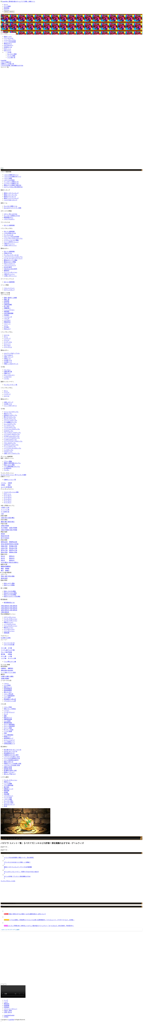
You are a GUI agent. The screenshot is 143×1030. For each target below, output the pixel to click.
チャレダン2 (7, 500)
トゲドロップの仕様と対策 (12, 765)
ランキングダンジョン (10, 620)
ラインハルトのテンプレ (11, 411)
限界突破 (6, 790)
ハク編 (10, 656)
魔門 (2, 570)
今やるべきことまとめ (10, 751)
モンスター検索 (12, 54)
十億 (2, 513)
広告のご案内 (8, 1010)
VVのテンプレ (8, 451)
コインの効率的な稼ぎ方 (11, 760)
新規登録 (6, 8)
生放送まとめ (8, 47)
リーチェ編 (4, 650)
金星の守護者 (13, 527)
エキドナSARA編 (9, 644)
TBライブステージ (9, 263)
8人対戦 (3, 637)
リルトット (7, 323)
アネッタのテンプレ (10, 443)
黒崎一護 (6, 299)
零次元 (3, 556)
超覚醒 (6, 792)
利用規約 (6, 1007)
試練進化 (3, 668)
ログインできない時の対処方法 (13, 187)
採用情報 (6, 1005)
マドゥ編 (3, 648)
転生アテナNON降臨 (10, 594)
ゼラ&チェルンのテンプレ (12, 436)
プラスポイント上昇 (10, 701)
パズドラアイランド (10, 265)
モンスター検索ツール (10, 206)
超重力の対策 (8, 767)
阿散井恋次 (7, 322)
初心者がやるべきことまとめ (12, 749)
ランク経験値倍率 (9, 695)
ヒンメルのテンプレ (10, 424)
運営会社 (6, 1003)
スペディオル (8, 342)
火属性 (3, 676)
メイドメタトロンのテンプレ (12, 448)
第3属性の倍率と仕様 (10, 770)
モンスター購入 (8, 801)
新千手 (3, 538)
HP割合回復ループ (9, 743)
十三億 (7, 507)
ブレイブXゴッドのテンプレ (12, 432)
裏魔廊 (7, 568)
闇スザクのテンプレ (10, 417)
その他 (9, 52)
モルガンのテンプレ (10, 418)
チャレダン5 (7, 495)
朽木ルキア (7, 329)
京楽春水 (6, 315)
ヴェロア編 (11, 650)
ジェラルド (7, 320)
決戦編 (10, 654)
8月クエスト (7, 50)
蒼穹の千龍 (4, 550)
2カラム (6, 11)
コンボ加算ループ (9, 741)
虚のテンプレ (8, 413)
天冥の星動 (11, 576)
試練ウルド (7, 373)
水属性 (7, 676)
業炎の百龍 (4, 552)
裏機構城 (8, 566)
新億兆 (3, 533)
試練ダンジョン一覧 (10, 479)
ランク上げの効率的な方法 (12, 758)
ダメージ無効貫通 (9, 726)
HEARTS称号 (8, 267)
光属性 (3, 678)
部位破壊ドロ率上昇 (10, 699)
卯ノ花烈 (6, 306)
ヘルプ (6, 1002)
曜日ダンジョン (8, 627)
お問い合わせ (8, 1012)
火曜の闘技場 (13, 606)
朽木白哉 (6, 303)
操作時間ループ (8, 738)
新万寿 (7, 536)
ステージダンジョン (10, 617)
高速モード (7, 782)
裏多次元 (11, 558)
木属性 (11, 676)
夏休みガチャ (8, 43)
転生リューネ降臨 (9, 585)
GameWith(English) (9, 1015)
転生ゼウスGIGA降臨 (10, 593)
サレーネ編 (4, 652)
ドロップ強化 (8, 707)
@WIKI (6, 1017)
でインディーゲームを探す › (10, 929)
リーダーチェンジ (9, 712)
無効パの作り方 (8, 762)
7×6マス (6, 683)
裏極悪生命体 (13, 542)
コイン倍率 (7, 697)
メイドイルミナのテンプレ (12, 429)
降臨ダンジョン (8, 622)
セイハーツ (7, 343)
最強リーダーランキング (11, 193)
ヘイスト (6, 710)
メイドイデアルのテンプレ (12, 438)
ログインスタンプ (9, 289)
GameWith (11, 1019)
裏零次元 (11, 556)
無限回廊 (6, 632)
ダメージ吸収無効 (9, 724)
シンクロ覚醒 (8, 783)
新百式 (7, 538)
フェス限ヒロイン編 (10, 661)
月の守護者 (4, 527)
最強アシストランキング (11, 198)
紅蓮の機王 (11, 517)
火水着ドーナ (8, 362)
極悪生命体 (4, 542)
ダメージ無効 (8, 728)
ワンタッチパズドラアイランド (13, 258)
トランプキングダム (10, 40)
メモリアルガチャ (9, 219)
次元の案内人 (5, 562)
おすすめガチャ (8, 45)
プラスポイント (8, 795)
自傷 (5, 733)
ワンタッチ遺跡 (21, 474)
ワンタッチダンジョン (10, 619)
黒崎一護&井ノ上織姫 (10, 297)
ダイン (6, 336)
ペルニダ (6, 318)
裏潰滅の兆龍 (13, 546)
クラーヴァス (8, 347)
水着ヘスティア (8, 357)
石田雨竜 (6, 301)
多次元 (3, 558)
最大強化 (6, 787)
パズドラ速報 (8, 178)
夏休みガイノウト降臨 (10, 260)
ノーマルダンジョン (10, 624)
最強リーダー (8, 36)
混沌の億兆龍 (5, 544)
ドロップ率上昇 (8, 694)
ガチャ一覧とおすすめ (10, 214)
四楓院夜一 (7, 308)
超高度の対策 (8, 768)
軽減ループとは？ (9, 772)
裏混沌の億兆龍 (13, 544)
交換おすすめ (8, 253)
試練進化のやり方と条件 (11, 755)
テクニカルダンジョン (10, 625)
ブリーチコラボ (8, 38)
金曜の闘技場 (5, 610)
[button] (73, 28)
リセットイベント (9, 288)
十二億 (7, 509)
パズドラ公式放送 (9, 180)
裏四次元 (11, 560)
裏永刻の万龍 (13, 548)
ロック (6, 714)
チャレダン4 (7, 497)
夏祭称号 (6, 270)
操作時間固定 (8, 690)
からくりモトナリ (9, 375)
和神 (9, 485)
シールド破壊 (8, 731)
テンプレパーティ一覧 (10, 384)
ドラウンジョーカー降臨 (11, 240)
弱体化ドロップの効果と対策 (12, 763)
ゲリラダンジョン (9, 629)
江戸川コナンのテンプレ (11, 444)
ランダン (6, 470)
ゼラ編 (10, 648)
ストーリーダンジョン (10, 272)
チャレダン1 (7, 502)
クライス (6, 340)
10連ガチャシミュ (9, 243)
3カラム (12, 11)
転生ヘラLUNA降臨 (10, 591)
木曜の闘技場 (13, 608)
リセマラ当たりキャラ (10, 200)
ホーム (6, 4)
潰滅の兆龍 (4, 546)
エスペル (6, 335)
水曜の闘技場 (5, 608)
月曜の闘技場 (5, 606)
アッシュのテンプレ (10, 446)
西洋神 (10, 487)
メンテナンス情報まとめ (11, 183)
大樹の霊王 (4, 517)
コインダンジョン (9, 631)
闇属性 (7, 678)
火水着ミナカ (8, 360)
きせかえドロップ (9, 804)
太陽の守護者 (5, 525)
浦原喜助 (6, 311)
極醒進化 (10, 668)
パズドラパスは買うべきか (12, 756)
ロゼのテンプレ (8, 431)
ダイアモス (7, 345)
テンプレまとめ (8, 235)
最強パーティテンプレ (10, 195)
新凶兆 (3, 536)
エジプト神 (4, 487)
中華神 (3, 485)
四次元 (3, 560)
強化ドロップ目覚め (10, 708)
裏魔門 (7, 570)
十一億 (3, 511)
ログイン (6, 9)
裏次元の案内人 (13, 562)
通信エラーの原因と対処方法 (12, 185)
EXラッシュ (7, 48)
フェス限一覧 (11, 57)
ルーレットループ (9, 740)
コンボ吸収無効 (8, 735)
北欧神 (10, 483)
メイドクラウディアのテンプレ (13, 441)
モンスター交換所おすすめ (12, 215)
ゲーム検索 (7, 6)
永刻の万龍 (4, 548)
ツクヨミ (6, 378)
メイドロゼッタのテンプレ (12, 434)
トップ (6, 1000)
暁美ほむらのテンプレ (10, 415)
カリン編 (3, 656)
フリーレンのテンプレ (10, 420)
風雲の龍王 (11, 521)
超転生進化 (4, 670)
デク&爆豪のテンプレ (10, 422)
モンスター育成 (8, 802)
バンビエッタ (8, 316)
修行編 (3, 654)
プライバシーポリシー (10, 1009)
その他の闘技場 (6, 572)
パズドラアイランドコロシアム (13, 256)
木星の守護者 (13, 530)
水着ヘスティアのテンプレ (12, 453)
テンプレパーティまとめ (11, 255)
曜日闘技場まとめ (9, 602)
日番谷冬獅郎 (8, 304)
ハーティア (7, 338)
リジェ (6, 325)
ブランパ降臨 (8, 461)
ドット (3, 509)
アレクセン (7, 370)
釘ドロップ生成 (8, 729)
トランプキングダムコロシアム (13, 238)
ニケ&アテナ (8, 377)
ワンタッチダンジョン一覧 (9, 474)
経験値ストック (8, 788)
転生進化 (10, 670)
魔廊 (2, 568)
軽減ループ (7, 736)
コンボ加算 (7, 685)
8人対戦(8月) (7, 468)
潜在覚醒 (6, 794)
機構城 (3, 566)
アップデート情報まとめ (11, 181)
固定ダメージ (8, 687)
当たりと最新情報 (9, 225)
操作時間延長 (8, 688)
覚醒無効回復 (8, 719)
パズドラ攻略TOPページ (11, 174)
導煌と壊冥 (4, 576)
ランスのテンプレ (9, 425)
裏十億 (7, 511)
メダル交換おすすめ (10, 233)
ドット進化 (4, 672)
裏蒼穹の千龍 (13, 550)
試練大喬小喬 (8, 371)
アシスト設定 (8, 797)
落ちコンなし (8, 692)
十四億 (3, 507)
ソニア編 (3, 658)
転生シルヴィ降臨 (9, 464)
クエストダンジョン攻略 (11, 492)
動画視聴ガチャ (8, 217)
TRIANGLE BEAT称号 (10, 269)
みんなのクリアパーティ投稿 (12, 208)
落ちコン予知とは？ (10, 774)
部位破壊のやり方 (9, 753)
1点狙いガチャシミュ (10, 245)
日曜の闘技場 (5, 612)
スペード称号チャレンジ (11, 242)
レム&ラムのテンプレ (10, 439)
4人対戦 (8, 637)
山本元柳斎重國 (8, 313)
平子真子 (6, 327)
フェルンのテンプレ (10, 427)
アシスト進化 (12, 672)
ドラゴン (3, 483)
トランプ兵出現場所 (10, 42)
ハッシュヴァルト (9, 310)
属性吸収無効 (8, 722)
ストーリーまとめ (9, 643)
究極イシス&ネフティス (11, 363)
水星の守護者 (5, 530)
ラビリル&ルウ (8, 355)
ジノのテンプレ (8, 450)
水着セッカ (7, 358)
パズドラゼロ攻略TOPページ (12, 176)
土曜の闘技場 (13, 610)
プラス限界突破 (8, 785)
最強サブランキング (10, 196)
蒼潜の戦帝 (4, 578)
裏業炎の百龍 (13, 552)
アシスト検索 (11, 55)
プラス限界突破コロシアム (12, 466)
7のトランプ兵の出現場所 (11, 236)
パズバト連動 (8, 799)
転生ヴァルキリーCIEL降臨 (12, 596)
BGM (5, 806)
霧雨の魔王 (4, 521)
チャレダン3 (7, 499)
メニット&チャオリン (10, 405)
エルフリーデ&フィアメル (12, 353)
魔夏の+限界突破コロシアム (12, 463)
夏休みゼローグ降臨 (10, 262)
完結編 (10, 652)
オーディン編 (12, 658)
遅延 (5, 715)
